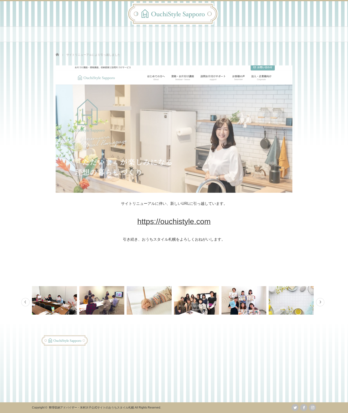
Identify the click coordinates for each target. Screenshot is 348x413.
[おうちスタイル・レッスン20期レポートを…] (244, 300)
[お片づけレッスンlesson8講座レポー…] (197, 300)
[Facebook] (303, 407)
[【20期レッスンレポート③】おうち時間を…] (55, 300)
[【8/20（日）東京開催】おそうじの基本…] (292, 300)
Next (320, 302)
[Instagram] (312, 407)
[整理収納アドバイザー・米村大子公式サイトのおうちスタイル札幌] (172, 23)
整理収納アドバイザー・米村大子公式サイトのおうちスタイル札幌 (91, 407)
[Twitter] (295, 407)
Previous (25, 302)
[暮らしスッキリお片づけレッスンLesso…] (102, 300)
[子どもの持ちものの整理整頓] (150, 300)
